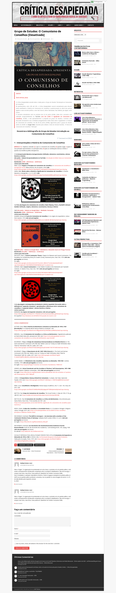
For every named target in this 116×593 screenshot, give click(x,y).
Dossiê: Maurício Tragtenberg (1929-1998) (91, 74)
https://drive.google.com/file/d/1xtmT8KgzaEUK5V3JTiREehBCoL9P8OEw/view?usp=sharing (41, 330)
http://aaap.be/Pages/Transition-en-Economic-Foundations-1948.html (41, 364)
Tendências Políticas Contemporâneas (82, 47)
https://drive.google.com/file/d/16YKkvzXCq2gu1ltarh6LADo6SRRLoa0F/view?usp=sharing (40, 175)
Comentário (17, 516)
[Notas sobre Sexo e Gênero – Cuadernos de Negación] (77, 55)
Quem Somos (78, 25)
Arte (68, 25)
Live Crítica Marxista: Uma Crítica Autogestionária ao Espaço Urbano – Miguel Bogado (92, 130)
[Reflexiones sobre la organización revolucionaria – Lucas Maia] (77, 207)
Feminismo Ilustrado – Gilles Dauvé (90, 61)
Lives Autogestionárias (83, 113)
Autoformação (26, 25)
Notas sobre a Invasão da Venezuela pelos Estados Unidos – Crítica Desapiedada (56, 567)
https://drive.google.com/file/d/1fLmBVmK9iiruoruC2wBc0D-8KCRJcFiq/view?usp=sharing (40, 220)
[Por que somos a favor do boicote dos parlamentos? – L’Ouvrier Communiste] (77, 155)
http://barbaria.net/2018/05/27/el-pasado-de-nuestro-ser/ (39, 316)
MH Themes (37, 589)
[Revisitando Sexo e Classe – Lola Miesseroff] (77, 99)
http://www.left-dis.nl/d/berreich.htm (32, 431)
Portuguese (98, 1)
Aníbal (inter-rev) (26, 463)
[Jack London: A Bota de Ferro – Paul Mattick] (77, 147)
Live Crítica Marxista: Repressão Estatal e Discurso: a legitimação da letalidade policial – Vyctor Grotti (91, 120)
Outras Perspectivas (82, 239)
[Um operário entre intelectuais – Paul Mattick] (77, 107)
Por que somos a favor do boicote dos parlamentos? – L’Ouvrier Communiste (90, 153)
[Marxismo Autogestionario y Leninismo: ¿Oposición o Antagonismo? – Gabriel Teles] (77, 197)
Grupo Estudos (39, 445)
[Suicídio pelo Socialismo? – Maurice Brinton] (77, 257)
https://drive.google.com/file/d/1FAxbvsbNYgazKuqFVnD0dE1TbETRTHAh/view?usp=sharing (41, 347)
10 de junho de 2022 (22, 39)
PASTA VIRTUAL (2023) (22, 97)
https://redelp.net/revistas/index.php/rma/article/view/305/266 (40, 395)
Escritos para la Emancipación (25, 567)
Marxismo (78, 140)
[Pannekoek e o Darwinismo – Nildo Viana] (77, 172)
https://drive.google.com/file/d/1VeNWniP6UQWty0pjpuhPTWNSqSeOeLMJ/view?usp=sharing (41, 389)
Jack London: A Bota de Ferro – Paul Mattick (91, 144)
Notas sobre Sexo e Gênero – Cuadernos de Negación (91, 53)
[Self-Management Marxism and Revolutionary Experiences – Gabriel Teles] (77, 223)
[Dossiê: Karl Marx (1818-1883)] (77, 86)
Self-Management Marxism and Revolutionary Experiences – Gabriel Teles (92, 221)
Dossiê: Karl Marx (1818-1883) (91, 82)
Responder (19, 484)
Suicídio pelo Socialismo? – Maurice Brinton (90, 254)
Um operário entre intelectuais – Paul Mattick (91, 105)
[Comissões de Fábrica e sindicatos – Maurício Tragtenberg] (77, 180)
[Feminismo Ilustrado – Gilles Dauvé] (77, 64)
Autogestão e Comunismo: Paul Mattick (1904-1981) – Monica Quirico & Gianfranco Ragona (91, 245)
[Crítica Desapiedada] (58, 22)
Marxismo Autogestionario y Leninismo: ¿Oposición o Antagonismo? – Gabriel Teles (91, 195)
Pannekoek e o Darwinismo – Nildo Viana (91, 169)
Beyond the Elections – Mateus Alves (91, 231)
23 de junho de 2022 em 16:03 (27, 465)
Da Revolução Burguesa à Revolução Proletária (53, 437)
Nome (16, 528)
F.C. (19, 575)
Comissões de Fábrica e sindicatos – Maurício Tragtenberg (89, 178)
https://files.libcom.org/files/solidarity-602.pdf (34, 422)
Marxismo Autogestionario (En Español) (86, 189)
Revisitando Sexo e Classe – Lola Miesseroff (90, 96)
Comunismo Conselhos (25, 445)
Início (15, 25)
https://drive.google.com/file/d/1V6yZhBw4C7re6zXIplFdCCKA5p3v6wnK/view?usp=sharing (40, 169)
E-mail (16, 533)
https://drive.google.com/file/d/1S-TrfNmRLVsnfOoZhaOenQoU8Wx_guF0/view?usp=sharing (41, 314)
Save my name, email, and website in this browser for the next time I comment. (38, 543)
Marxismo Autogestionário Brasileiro (84, 164)
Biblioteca (39, 25)
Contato (91, 25)
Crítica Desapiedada (34, 39)
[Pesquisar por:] (87, 40)
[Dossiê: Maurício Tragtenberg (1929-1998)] (77, 77)
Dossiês (50, 25)
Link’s (59, 25)
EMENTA (18, 93)
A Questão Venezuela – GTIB (29, 575)
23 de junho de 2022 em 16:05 (27, 492)
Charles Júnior (21, 579)
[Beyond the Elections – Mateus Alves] (77, 233)
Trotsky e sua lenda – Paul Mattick (33, 571)
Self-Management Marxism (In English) (85, 215)
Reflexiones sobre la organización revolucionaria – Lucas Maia (91, 205)
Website (16, 538)
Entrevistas (78, 92)
